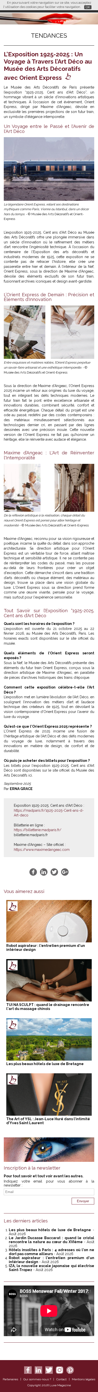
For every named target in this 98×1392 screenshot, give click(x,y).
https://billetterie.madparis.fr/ (37, 830)
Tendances (49, 35)
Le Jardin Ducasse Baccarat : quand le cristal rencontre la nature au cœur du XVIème (51, 1240)
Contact (61, 1379)
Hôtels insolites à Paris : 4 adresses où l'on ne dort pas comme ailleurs (51, 1252)
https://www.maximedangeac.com (42, 850)
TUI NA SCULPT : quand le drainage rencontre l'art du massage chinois (47, 1007)
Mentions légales (83, 1379)
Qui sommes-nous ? (37, 1379)
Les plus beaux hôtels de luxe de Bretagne (45, 1064)
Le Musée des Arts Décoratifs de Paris (42, 87)
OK (88, 7)
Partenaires (10, 1379)
